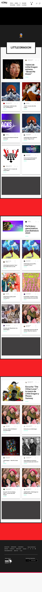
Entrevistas (26, 430)
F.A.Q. (21, 550)
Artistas (6, 548)
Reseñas (4, 463)
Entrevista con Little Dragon (30, 429)
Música (11, 3)
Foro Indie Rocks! (8, 550)
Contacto (12, 548)
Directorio (18, 548)
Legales (24, 548)
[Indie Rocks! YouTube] (31, 4)
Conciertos (20, 546)
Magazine (24, 3)
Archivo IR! (6, 546)
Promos (26, 236)
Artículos (5, 140)
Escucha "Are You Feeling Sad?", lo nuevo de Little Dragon (9, 493)
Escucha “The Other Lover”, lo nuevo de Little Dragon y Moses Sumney (32, 392)
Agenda (16, 3)
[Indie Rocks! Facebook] (30, 2)
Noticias (26, 77)
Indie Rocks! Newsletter (30, 558)
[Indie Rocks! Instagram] (31, 3)
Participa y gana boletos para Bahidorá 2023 (32, 229)
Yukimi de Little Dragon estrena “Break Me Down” (31, 69)
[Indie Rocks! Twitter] (32, 2)
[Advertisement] (21, 16)
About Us (16, 550)
